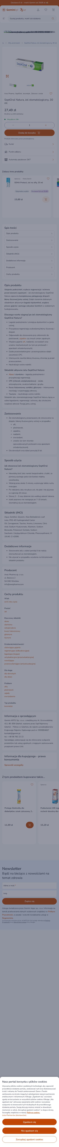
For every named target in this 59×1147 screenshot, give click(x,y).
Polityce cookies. (33, 1112)
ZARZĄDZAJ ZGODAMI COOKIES (29, 1139)
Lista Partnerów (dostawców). (14, 1115)
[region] (29, 1112)
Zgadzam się (29, 1122)
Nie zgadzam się (29, 1130)
